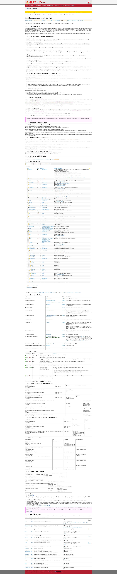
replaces (30, 203)
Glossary (41, 571)
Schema (44, 292)
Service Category (59, 188)
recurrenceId (31, 245)
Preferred (63, 185)
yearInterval (32, 279)
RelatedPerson (82, 20)
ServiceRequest (50, 229)
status (30, 180)
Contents (38, 571)
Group (48, 230)
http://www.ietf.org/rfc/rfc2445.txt (44, 505)
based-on (26, 526)
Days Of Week (59, 276)
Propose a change (64, 571)
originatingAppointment (32, 210)
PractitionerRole (44, 239)
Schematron (47, 292)
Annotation (43, 224)
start (29, 212)
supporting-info (27, 567)
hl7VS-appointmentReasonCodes (61, 196)
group (26, 531)
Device (73, 20)
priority (30, 200)
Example (68, 183)
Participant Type (59, 235)
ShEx (55, 292)
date (42, 256)
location (26, 537)
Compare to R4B (52, 571)
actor (30, 238)
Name (28, 168)
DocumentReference (47, 159)
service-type (27, 554)
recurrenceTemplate (32, 248)
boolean (43, 242)
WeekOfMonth (48, 345)
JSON (40, 292)
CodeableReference (45, 190)
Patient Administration (28, 20)
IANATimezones (48, 336)
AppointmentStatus (48, 298)
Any (45, 207)
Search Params (56, 14)
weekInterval (33, 269)
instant (43, 212)
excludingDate (32, 281)
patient (26, 542)
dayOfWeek (32, 275)
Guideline (30, 367)
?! (37, 180)
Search (29, 571)
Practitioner (78, 20)
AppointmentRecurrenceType (50, 343)
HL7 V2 (31, 495)
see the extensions (63, 292)
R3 (85, 12)
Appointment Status (59, 181)
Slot (47, 43)
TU (37, 169)
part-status (26, 540)
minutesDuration (31, 214)
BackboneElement (44, 231)
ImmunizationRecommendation (46, 199)
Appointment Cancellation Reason (61, 183)
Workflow (29, 8)
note (29, 224)
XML (38, 292)
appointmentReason (49, 316)
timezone (31, 250)
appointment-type (27, 525)
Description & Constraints (58, 168)
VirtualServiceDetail (45, 205)
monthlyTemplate (32, 270)
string (43, 202)
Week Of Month (59, 274)
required (31, 242)
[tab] (27, 164)
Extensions (66, 14)
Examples (31, 14)
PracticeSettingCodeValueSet (50, 310)
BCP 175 (82, 336)
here (30, 120)
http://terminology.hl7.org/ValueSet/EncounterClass (53, 302)
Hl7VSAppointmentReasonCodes (51, 315)
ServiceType (47, 307)
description (30, 202)
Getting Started (31, 5)
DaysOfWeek (48, 347)
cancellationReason (31, 182)
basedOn (30, 228)
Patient (75, 20)
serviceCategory (31, 187)
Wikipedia (81, 340)
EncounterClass (59, 185)
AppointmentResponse (38, 159)
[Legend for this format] (89, 168)
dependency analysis (78, 292)
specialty (26, 560)
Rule (30, 355)
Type (43, 168)
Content (27, 14)
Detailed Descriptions (38, 14)
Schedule (60, 43)
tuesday (32, 261)
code (42, 180)
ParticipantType (48, 330)
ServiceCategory (48, 304)
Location (49, 241)
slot (25, 558)
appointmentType (31, 195)
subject (30, 230)
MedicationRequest (44, 229)
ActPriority (58, 201)
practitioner (26, 546)
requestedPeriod (31, 216)
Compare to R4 (46, 571)
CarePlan (43, 159)
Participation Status (59, 244)
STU (42, 12)
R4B (83, 12)
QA (43, 571)
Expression (54, 353)
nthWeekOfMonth (33, 273)
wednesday (32, 262)
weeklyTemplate (32, 258)
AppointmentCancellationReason (50, 300)
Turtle (58, 292)
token (31, 525)
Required (64, 181)
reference (32, 521)
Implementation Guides (69, 5)
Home (27, 5)
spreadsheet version (70, 292)
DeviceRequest (50, 228)
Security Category (57, 20)
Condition (49, 197)
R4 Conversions (72, 14)
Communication (47, 227)
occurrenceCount (32, 255)
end (29, 213)
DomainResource (44, 169)
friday (32, 265)
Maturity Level (44, 20)
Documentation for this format (32, 285)
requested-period (27, 551)
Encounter (52, 159)
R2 (86, 12)
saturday (32, 266)
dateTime (43, 221)
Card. (41, 168)
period (31, 237)
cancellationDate (31, 223)
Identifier (43, 178)
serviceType (30, 190)
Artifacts (62, 5)
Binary (43, 227)
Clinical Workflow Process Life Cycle (72, 139)
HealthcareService (50, 190)
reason (30, 197)
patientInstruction (31, 226)
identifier (30, 178)
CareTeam (48, 239)
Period (43, 216)
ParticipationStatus (48, 334)
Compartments (69, 20)
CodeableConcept (44, 182)
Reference (43, 203)
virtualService (31, 205)
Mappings (44, 14)
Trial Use (51, 20)
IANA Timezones (68, 340)
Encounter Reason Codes (60, 198)
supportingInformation (32, 207)
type (30, 234)
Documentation (38, 5)
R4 (84, 12)
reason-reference (27, 550)
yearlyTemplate (32, 278)
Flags (38, 168)
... (56, 159)
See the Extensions (29, 287)
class (29, 184)
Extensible (63, 235)
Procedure (43, 198)
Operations (50, 14)
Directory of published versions (71, 12)
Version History (33, 571)
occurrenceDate (32, 256)
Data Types (44, 5)
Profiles (61, 14)
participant (30, 231)
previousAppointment (32, 209)
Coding (43, 273)
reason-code (27, 548)
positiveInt (43, 214)
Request (31, 157)
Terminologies (56, 5)
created (30, 221)
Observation (47, 198)
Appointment (30, 169)
